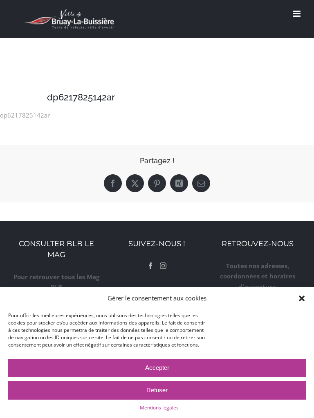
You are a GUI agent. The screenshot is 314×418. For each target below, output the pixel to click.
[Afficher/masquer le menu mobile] (297, 13)
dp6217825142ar (25, 115)
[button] (302, 298)
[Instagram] (163, 265)
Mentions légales (159, 407)
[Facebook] (150, 265)
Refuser (157, 390)
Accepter (157, 367)
